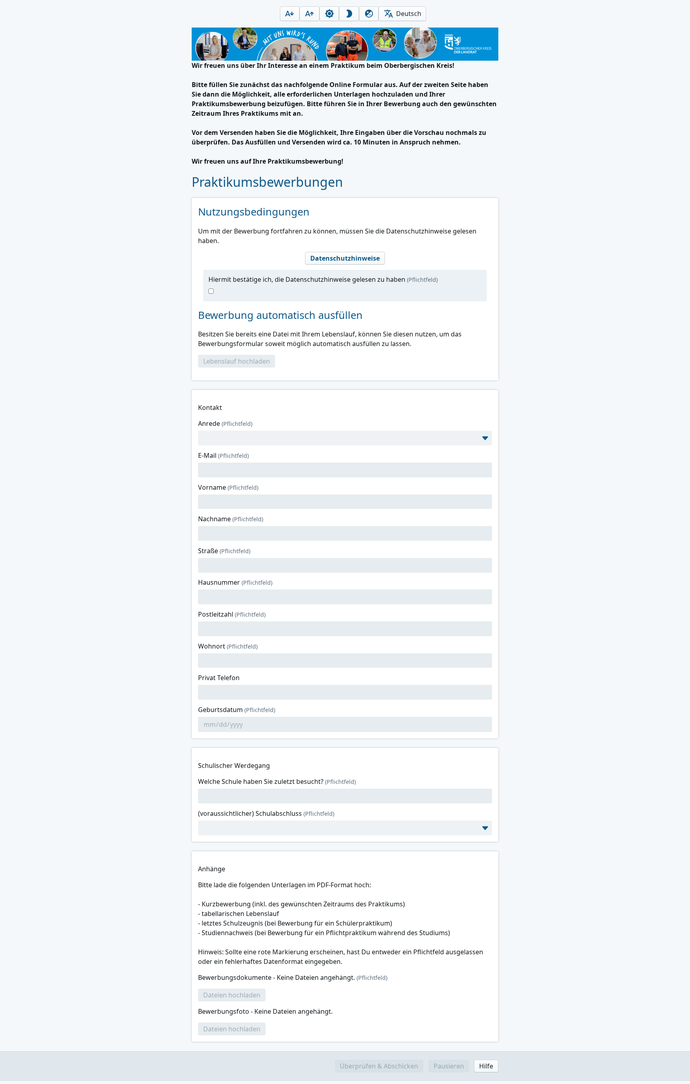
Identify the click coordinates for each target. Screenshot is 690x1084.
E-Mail (223, 455)
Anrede (225, 423)
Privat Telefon (219, 677)
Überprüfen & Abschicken (379, 1066)
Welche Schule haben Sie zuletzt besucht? (277, 781)
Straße (224, 550)
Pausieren (449, 1066)
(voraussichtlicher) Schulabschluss (266, 813)
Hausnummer (235, 582)
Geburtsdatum (236, 709)
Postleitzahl (232, 614)
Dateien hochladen (231, 995)
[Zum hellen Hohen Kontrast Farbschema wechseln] (369, 13)
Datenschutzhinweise (345, 258)
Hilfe (486, 1066)
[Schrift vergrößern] (309, 13)
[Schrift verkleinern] (290, 13)
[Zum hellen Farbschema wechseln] (329, 13)
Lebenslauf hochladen (236, 361)
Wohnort (228, 646)
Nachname (230, 518)
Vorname (228, 487)
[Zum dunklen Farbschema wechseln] (349, 13)
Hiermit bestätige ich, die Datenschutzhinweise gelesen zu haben (323, 279)
